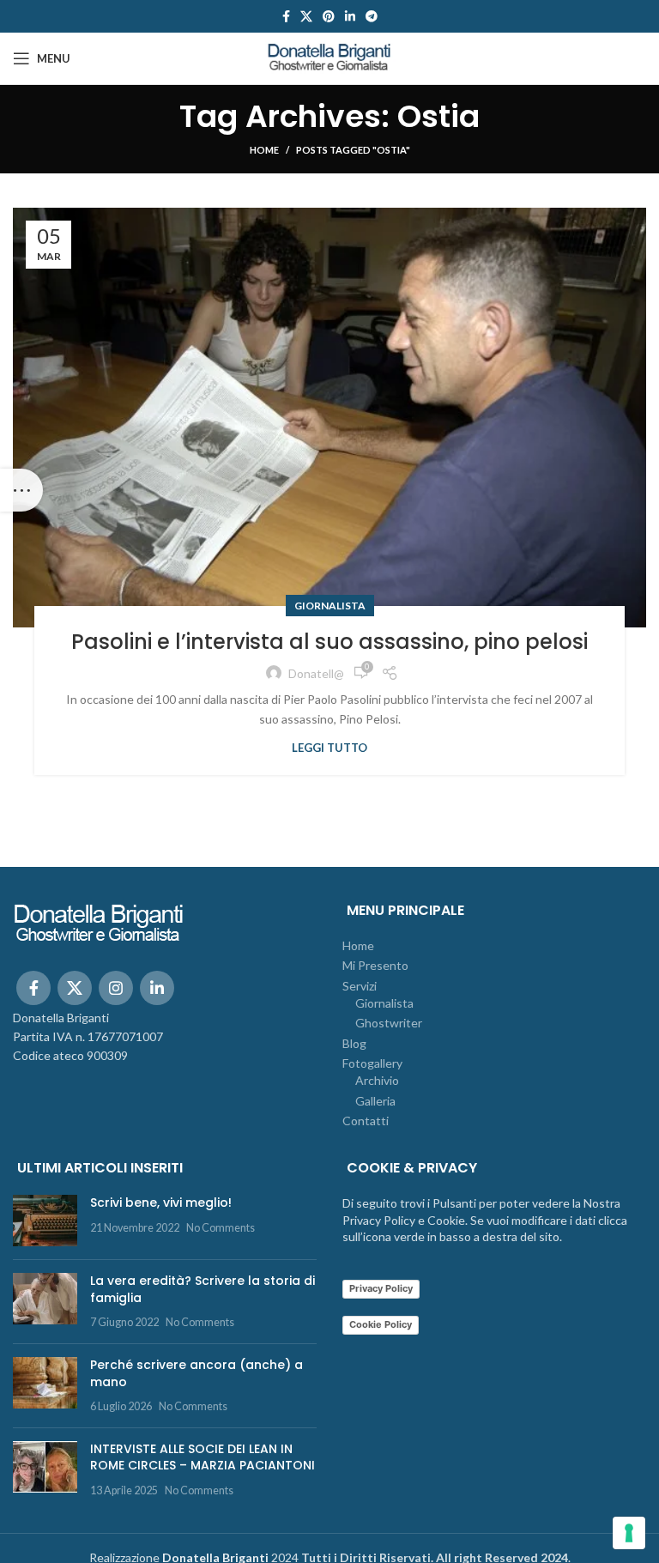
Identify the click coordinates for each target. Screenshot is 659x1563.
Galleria (375, 1100)
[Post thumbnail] (45, 1220)
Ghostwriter (388, 1022)
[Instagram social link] (116, 988)
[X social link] (306, 16)
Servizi (359, 985)
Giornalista (330, 605)
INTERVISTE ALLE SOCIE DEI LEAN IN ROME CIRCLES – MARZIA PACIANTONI (202, 1457)
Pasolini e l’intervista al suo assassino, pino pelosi (329, 641)
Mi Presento (375, 965)
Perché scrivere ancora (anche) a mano (196, 1373)
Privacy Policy (381, 1288)
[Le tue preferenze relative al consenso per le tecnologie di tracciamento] (629, 1533)
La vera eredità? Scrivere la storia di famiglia (202, 1289)
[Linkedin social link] (350, 16)
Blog (354, 1043)
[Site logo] (329, 57)
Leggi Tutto (329, 748)
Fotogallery (372, 1063)
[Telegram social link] (371, 16)
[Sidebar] (21, 490)
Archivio (377, 1080)
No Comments (220, 1227)
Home (264, 149)
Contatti (365, 1120)
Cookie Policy (380, 1324)
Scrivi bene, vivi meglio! (161, 1202)
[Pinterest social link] (328, 16)
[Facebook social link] (286, 16)
